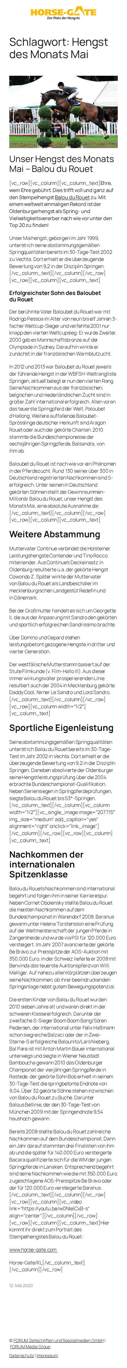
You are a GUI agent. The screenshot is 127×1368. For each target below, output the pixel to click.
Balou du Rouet (72, 197)
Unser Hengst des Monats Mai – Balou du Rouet (61, 164)
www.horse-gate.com (33, 1249)
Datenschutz (21, 1355)
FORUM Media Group (30, 1346)
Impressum (47, 1355)
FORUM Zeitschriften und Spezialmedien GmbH (59, 1340)
